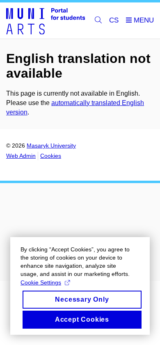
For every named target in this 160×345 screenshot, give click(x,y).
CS (114, 20)
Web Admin (21, 155)
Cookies (50, 155)
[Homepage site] (45, 20)
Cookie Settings (41, 282)
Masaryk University (51, 145)
